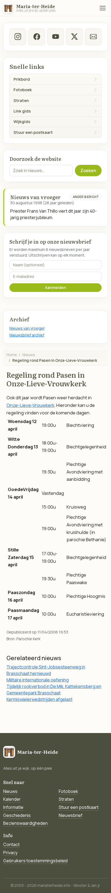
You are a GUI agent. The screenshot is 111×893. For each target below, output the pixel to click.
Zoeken (88, 170)
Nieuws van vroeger (27, 328)
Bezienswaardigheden (25, 823)
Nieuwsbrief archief (26, 335)
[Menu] (103, 8)
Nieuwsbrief (70, 815)
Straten (66, 799)
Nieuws (28, 354)
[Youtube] (55, 36)
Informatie (13, 807)
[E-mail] (93, 36)
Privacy (10, 852)
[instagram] (17, 36)
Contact (11, 844)
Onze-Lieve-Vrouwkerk (30, 405)
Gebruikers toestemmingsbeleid (35, 861)
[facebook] (36, 36)
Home (11, 354)
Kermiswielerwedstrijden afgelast (39, 699)
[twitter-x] (74, 36)
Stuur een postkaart (79, 807)
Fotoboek (68, 791)
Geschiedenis (17, 815)
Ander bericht (86, 197)
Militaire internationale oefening (37, 680)
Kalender (12, 799)
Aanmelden (55, 287)
